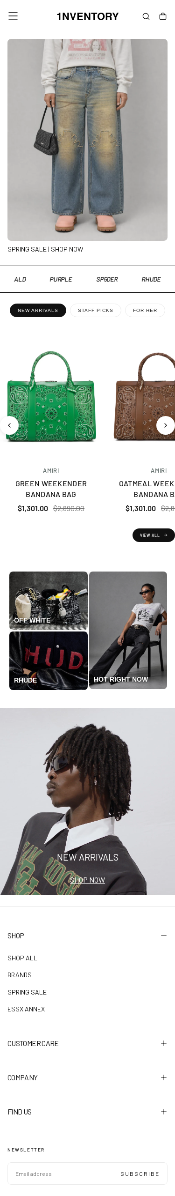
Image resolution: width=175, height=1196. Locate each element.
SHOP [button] (15, 935)
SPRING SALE (27, 992)
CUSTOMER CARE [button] (33, 1043)
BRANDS (19, 975)
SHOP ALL (22, 958)
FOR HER (145, 310)
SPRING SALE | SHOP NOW (45, 249)
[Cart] (163, 16)
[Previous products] (9, 425)
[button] (13, 16)
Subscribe (140, 1173)
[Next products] (165, 425)
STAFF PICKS (95, 310)
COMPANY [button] (22, 1077)
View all (150, 535)
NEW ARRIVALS (38, 310)
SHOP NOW (87, 879)
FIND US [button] (19, 1111)
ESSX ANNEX (26, 1009)
